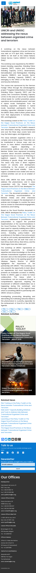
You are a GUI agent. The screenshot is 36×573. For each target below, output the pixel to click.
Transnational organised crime (13, 309)
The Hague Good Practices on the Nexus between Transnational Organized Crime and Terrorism (16, 430)
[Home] (14, 3)
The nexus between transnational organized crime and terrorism (5, 309)
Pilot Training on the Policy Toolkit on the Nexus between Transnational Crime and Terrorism (16, 405)
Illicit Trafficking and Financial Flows (27, 309)
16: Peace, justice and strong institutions (13, 311)
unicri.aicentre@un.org (8, 561)
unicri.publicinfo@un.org (8, 494)
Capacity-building (5, 311)
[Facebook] (12, 452)
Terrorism (20, 309)
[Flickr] (23, 452)
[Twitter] (7, 452)
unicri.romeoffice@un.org (9, 511)
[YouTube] (2, 452)
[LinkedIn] (18, 452)
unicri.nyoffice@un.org (8, 522)
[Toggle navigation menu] (3, 3)
